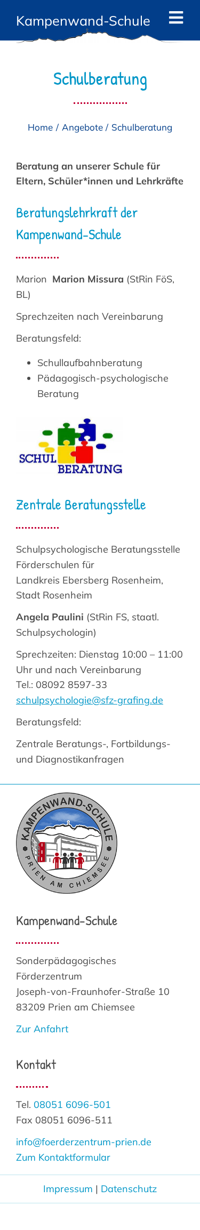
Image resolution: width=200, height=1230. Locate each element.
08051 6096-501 (72, 1104)
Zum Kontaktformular (63, 1157)
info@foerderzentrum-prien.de (83, 1142)
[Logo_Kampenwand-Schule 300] (66, 797)
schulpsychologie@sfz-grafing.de (89, 700)
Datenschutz (129, 1189)
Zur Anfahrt (42, 1029)
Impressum (68, 1189)
